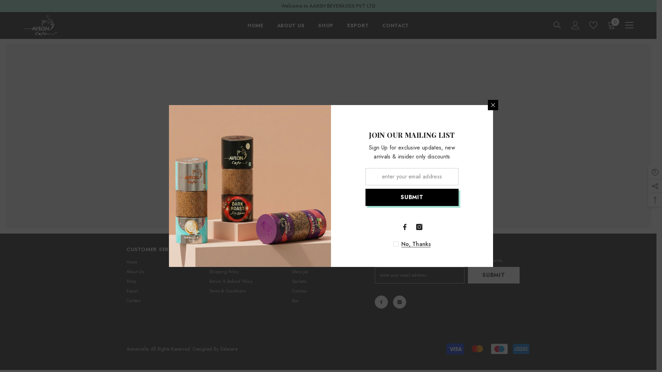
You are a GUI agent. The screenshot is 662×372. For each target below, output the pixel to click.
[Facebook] (405, 227)
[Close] (493, 105)
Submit (412, 197)
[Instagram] (419, 227)
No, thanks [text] (416, 244)
